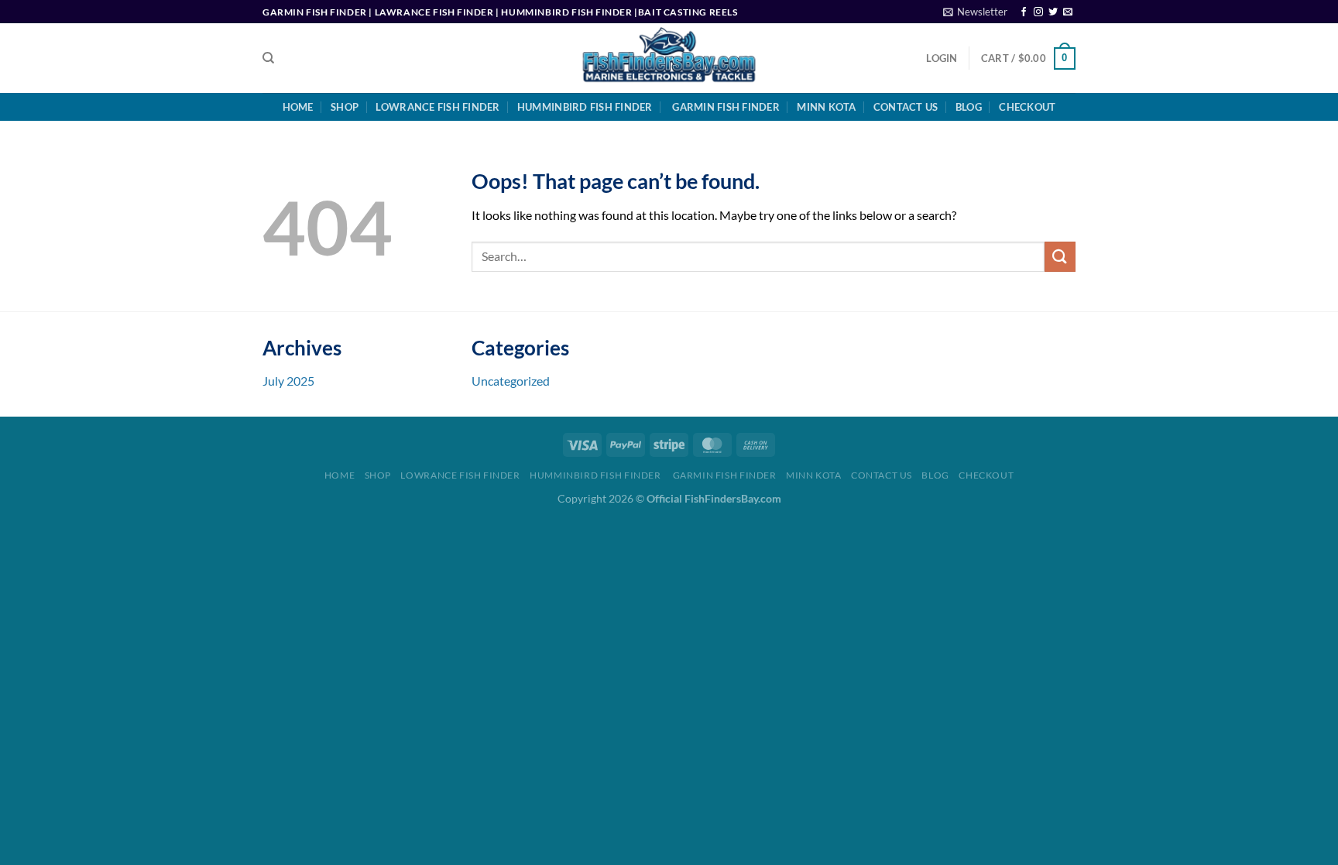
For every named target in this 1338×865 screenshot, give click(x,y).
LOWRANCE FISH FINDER (437, 107)
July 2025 (288, 380)
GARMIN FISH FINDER (725, 107)
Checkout (1027, 107)
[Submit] (1060, 257)
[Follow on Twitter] (1053, 12)
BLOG (968, 107)
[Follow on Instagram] (1038, 12)
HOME (298, 107)
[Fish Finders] (669, 58)
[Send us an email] (1067, 12)
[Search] (268, 58)
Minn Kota (826, 107)
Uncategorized (511, 380)
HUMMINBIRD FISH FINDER (585, 107)
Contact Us (905, 107)
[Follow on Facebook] (1023, 12)
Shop (345, 107)
